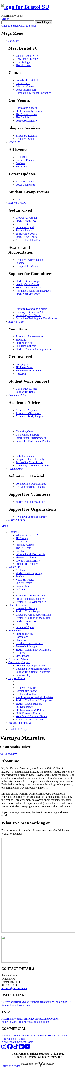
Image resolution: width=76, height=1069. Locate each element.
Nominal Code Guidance (29, 719)
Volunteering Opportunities (31, 483)
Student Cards (25, 1041)
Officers (20, 652)
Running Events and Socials (31, 308)
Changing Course (25, 431)
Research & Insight (26, 646)
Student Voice (16, 630)
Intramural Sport (25, 227)
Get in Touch (23, 83)
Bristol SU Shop (25, 138)
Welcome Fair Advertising (45, 1035)
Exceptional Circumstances (31, 437)
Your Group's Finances (28, 287)
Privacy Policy (16, 1021)
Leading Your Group (27, 284)
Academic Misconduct (28, 413)
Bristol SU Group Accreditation (33, 614)
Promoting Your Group (28, 315)
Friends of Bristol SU (27, 80)
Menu (4, 525)
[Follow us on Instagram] (3, 1047)
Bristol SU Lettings (26, 135)
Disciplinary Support (27, 434)
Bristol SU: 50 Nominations (31, 595)
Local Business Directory (30, 598)
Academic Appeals (26, 410)
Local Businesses (25, 184)
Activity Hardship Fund (29, 239)
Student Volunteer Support (30, 501)
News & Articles (25, 181)
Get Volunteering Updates (30, 486)
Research (21, 373)
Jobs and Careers (25, 86)
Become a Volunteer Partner (31, 516)
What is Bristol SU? (27, 55)
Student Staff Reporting (29, 573)
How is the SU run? (27, 58)
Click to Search (10, 25)
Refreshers (21, 166)
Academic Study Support (30, 416)
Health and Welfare (26, 694)
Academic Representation (30, 336)
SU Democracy (24, 706)
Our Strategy (23, 62)
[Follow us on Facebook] (10, 1047)
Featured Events (25, 160)
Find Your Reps (24, 342)
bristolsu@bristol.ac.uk (14, 988)
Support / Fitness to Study (30, 459)
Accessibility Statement (14, 1018)
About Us (13, 531)
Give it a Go (22, 199)
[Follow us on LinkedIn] (21, 1047)
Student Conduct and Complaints (34, 700)
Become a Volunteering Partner (33, 668)
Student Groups (17, 605)
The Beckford (23, 117)
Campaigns (22, 364)
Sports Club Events (26, 233)
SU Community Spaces (29, 111)
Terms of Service (11, 1065)
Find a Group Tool (26, 220)
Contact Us (60, 1001)
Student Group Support (29, 281)
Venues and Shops (26, 557)
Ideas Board (22, 655)
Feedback (21, 551)
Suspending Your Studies (29, 462)
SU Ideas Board (24, 367)
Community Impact (19, 662)
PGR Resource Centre (28, 713)
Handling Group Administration (33, 290)
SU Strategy (22, 538)
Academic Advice (18, 659)
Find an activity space (28, 293)
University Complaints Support (33, 465)
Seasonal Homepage (19, 722)
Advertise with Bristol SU (15, 1035)
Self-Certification (25, 455)
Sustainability (23, 675)
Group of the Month (27, 266)
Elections (21, 339)
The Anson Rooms (26, 114)
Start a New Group (26, 236)
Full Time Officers (26, 345)
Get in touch (7, 753)
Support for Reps (25, 391)
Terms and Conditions (37, 1021)
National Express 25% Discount (13, 1040)
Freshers (20, 163)
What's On (14, 566)
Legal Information (26, 89)
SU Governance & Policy (30, 709)
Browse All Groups (26, 217)
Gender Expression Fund (29, 643)
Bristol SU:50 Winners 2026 (31, 601)
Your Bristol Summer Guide (31, 716)
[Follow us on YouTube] (27, 1047)
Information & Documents (30, 554)
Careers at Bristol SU (13, 1001)
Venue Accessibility (26, 120)
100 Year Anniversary (28, 560)
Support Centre (16, 678)
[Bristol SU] (25, 7)
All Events (21, 156)
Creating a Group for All (29, 312)
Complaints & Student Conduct (33, 92)
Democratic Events (26, 388)
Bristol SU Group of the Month (33, 617)
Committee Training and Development (37, 318)
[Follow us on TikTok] (15, 1047)
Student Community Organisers (33, 349)
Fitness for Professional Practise (33, 440)
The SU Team (23, 65)
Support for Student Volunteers (33, 671)
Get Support (32, 1001)
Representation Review (29, 370)
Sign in (5, 18)
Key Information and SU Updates (34, 697)
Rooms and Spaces (26, 107)
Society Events (24, 230)
